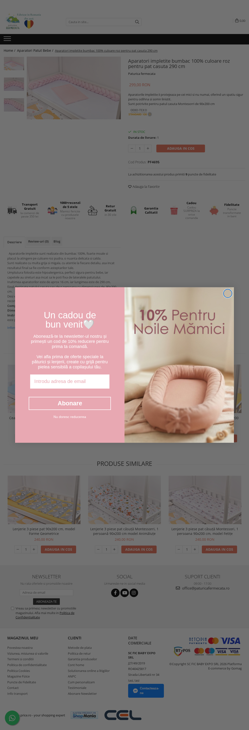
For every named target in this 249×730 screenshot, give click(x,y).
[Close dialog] (227, 293)
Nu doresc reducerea (69, 417)
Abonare (70, 403)
